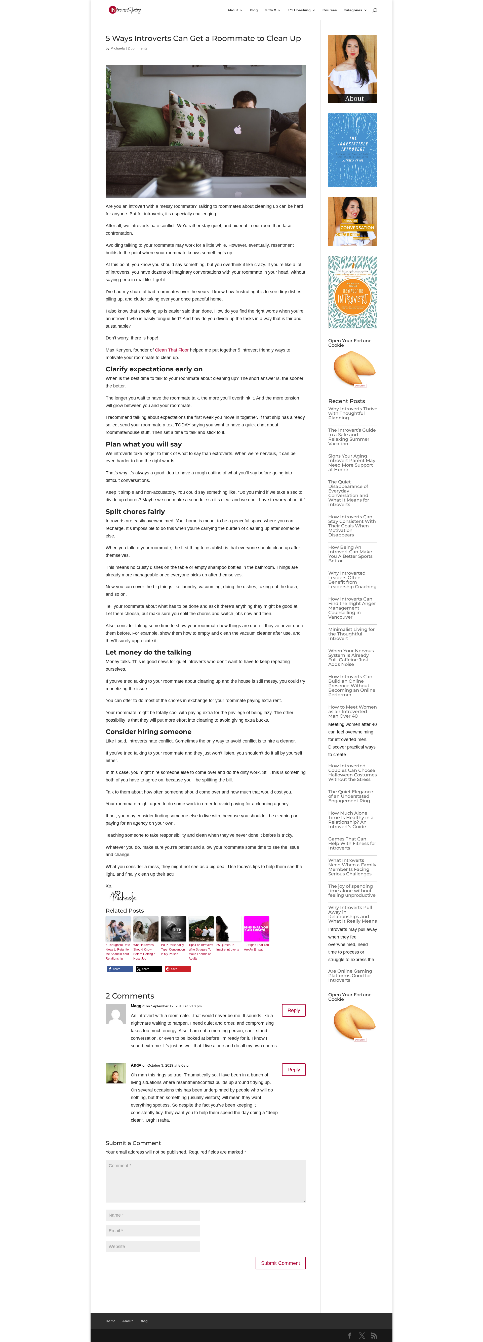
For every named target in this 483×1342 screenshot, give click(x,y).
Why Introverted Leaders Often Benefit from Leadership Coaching (352, 579)
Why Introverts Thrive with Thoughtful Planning (352, 413)
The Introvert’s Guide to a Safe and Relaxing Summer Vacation (352, 436)
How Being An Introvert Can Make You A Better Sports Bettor (350, 554)
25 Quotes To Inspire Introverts (227, 947)
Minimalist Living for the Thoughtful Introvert (351, 634)
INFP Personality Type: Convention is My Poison (173, 949)
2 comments (137, 48)
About (232, 10)
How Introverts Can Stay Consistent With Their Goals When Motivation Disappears (352, 526)
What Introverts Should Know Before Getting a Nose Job (144, 951)
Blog (254, 10)
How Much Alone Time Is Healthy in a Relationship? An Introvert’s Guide (351, 819)
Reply (294, 1010)
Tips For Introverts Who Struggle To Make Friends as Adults (201, 951)
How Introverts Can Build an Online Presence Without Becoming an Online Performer (351, 686)
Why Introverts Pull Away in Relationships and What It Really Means (352, 914)
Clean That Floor (172, 350)
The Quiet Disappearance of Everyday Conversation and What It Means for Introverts (348, 493)
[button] (120, 969)
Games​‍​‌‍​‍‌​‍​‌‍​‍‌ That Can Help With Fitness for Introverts (352, 843)
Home (110, 1321)
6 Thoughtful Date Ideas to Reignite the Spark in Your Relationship (118, 951)
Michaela (117, 48)
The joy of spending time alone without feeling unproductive (352, 890)
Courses (330, 10)
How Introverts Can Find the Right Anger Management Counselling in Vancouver (352, 608)
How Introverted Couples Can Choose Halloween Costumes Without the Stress (352, 772)
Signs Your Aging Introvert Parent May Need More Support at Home (351, 462)
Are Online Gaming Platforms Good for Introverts (350, 975)
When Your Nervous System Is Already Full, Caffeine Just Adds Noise (351, 657)
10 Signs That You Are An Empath (256, 947)
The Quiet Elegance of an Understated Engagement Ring (350, 796)
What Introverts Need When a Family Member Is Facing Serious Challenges (352, 867)
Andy (136, 1065)
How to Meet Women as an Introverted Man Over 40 (352, 711)
